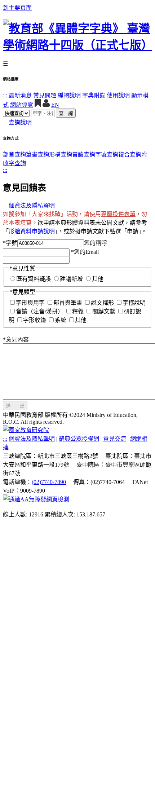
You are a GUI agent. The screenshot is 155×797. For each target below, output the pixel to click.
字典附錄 (93, 95)
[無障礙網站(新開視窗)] (36, 499)
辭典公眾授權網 (79, 439)
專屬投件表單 (118, 214)
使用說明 (118, 95)
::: (5, 95)
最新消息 (20, 95)
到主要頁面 (17, 8)
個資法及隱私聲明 (32, 205)
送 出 (15, 406)
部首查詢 (14, 154)
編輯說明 (69, 95)
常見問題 (44, 95)
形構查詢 (60, 154)
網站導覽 (21, 105)
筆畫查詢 (37, 154)
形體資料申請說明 (32, 231)
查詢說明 (20, 122)
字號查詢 (106, 154)
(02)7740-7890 (49, 482)
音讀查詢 (83, 154)
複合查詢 (129, 154)
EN (55, 105)
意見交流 (114, 439)
